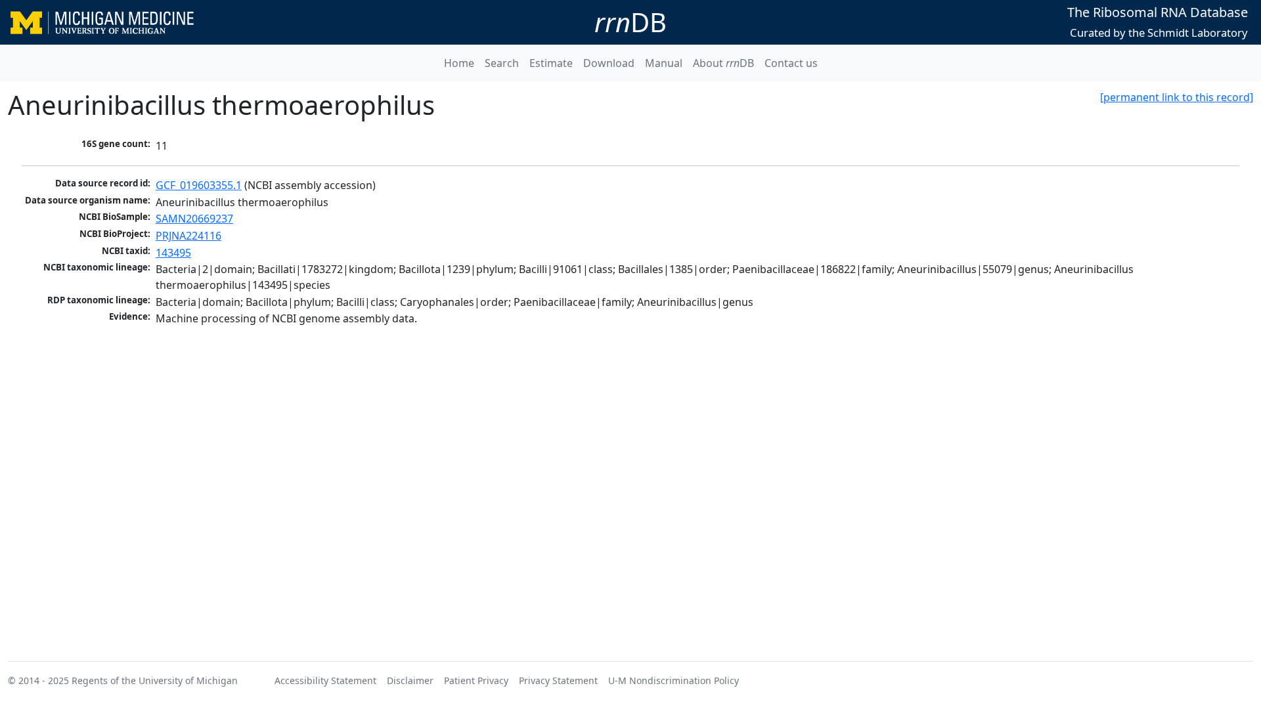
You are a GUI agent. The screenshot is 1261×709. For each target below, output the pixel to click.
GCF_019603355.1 (199, 185)
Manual (663, 63)
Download (608, 63)
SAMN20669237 (194, 218)
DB (630, 22)
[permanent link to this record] (1176, 97)
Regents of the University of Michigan (155, 680)
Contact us (791, 63)
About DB (723, 63)
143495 (173, 253)
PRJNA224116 (188, 235)
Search (502, 63)
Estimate (551, 63)
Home (459, 63)
